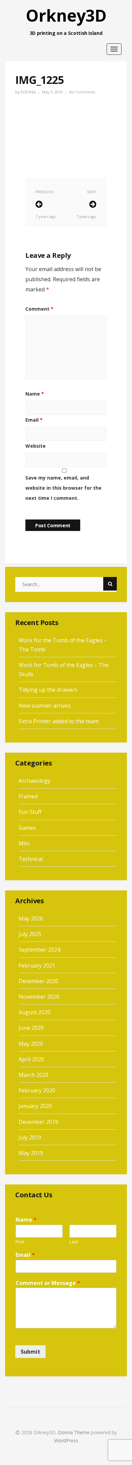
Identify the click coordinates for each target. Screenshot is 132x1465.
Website (35, 446)
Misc (24, 843)
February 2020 (37, 1090)
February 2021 (37, 965)
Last (73, 1242)
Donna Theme (74, 1432)
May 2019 (31, 1153)
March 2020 (33, 1075)
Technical (31, 859)
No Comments (82, 91)
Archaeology (34, 780)
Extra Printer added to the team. (59, 721)
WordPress (66, 1440)
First (20, 1242)
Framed (28, 796)
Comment (39, 309)
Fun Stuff (30, 812)
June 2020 (31, 1027)
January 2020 (35, 1106)
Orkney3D (66, 15)
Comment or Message (48, 1283)
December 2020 (38, 981)
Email (34, 420)
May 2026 (31, 918)
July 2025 (30, 934)
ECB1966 (28, 91)
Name (34, 394)
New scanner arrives (45, 705)
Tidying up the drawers (48, 689)
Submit (30, 1351)
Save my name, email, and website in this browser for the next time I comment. (63, 487)
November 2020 (39, 996)
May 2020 (31, 1043)
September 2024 (39, 949)
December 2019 (38, 1122)
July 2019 (30, 1137)
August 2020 (34, 1012)
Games (27, 827)
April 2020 (31, 1059)
